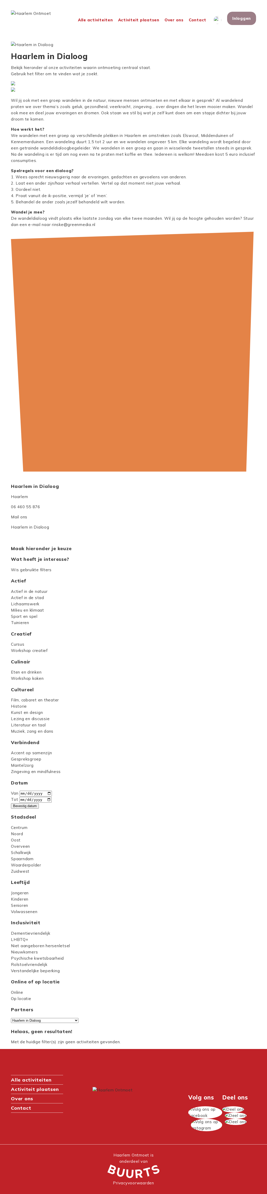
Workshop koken (27, 678)
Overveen (20, 846)
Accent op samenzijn (31, 752)
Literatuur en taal (28, 724)
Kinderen (19, 899)
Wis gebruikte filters (31, 569)
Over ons (174, 19)
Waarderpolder (26, 865)
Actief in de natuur (29, 591)
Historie (19, 706)
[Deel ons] (233, 1109)
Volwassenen (24, 911)
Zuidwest (20, 871)
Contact (197, 19)
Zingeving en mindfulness (36, 771)
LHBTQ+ (19, 939)
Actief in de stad (27, 597)
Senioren (19, 905)
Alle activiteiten (95, 19)
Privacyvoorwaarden (133, 1182)
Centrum (19, 827)
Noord (17, 833)
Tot (14, 799)
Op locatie (21, 998)
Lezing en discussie (30, 718)
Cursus (18, 644)
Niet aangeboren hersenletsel (40, 945)
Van (14, 793)
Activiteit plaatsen (138, 19)
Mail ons (19, 516)
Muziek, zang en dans (32, 731)
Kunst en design (27, 712)
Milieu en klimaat (27, 610)
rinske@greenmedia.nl (73, 224)
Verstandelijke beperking (35, 970)
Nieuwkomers (24, 952)
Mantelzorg (22, 765)
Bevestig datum (25, 806)
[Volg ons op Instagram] (206, 1125)
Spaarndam (22, 858)
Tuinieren (20, 622)
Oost (16, 840)
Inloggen (241, 18)
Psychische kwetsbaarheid (37, 958)
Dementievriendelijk (30, 933)
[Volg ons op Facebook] (205, 1112)
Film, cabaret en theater (35, 699)
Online (17, 992)
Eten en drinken (26, 672)
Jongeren (20, 892)
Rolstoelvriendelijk (29, 964)
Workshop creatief (29, 650)
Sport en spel (24, 616)
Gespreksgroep (26, 759)
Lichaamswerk (25, 603)
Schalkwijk (21, 852)
